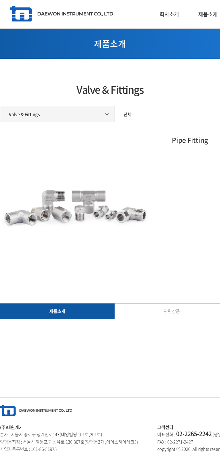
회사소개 (169, 14)
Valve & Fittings (24, 114)
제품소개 (57, 311)
